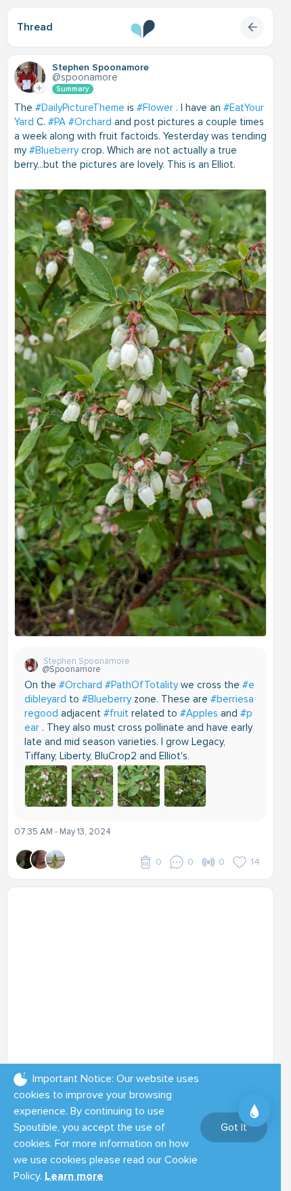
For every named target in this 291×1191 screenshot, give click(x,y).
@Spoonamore (85, 77)
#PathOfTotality (141, 685)
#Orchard (90, 122)
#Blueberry (54, 150)
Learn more (74, 1176)
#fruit (116, 713)
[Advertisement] (145, 978)
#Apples (199, 713)
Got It (234, 1127)
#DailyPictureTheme (80, 108)
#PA (57, 122)
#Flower (155, 108)
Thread (35, 27)
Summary (72, 89)
